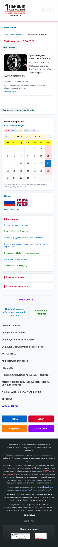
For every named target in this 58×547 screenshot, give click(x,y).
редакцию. (22, 483)
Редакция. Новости (15, 277)
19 (7, 171)
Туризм (14, 419)
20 (14, 171)
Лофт (41, 419)
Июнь (18, 137)
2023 (20, 131)
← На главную (9, 27)
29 (28, 178)
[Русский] (9, 202)
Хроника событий (18, 34)
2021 (33, 131)
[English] (22, 202)
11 (48, 156)
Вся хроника (9, 47)
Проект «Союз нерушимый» (16, 225)
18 (48, 163)
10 (41, 156)
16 (34, 163)
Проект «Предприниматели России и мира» (23, 238)
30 (34, 178)
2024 (14, 131)
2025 (7, 131)
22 (28, 171)
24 (41, 171)
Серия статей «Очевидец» (16, 265)
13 (14, 163)
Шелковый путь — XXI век (15, 259)
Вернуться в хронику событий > (19, 110)
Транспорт (41, 428)
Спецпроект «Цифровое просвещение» (21, 253)
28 (21, 178)
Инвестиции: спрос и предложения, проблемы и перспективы (25, 245)
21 (21, 171)
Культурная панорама (17, 286)
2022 (26, 131)
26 (7, 178)
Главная (5, 34)
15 (28, 163)
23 (34, 171)
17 (41, 163)
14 (21, 163)
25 (48, 171)
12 (7, 163)
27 (14, 178)
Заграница (14, 428)
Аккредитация (29, 515)
